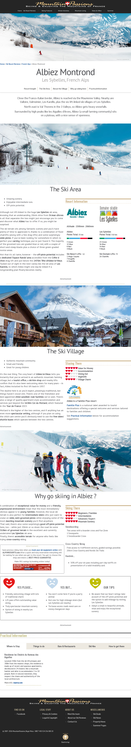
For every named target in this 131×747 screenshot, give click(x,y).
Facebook (21, 714)
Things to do (39, 646)
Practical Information (81, 415)
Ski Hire (92, 646)
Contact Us (72, 721)
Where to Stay (13, 646)
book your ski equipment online (45, 550)
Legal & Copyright (49, 718)
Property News (99, 721)
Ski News (97, 718)
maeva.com (18, 682)
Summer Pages (99, 725)
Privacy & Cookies (49, 714)
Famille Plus (73, 405)
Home (2, 64)
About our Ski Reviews (77, 718)
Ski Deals (97, 714)
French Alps (26, 64)
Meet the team (74, 714)
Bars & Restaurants (66, 646)
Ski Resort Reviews (13, 64)
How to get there (116, 646)
